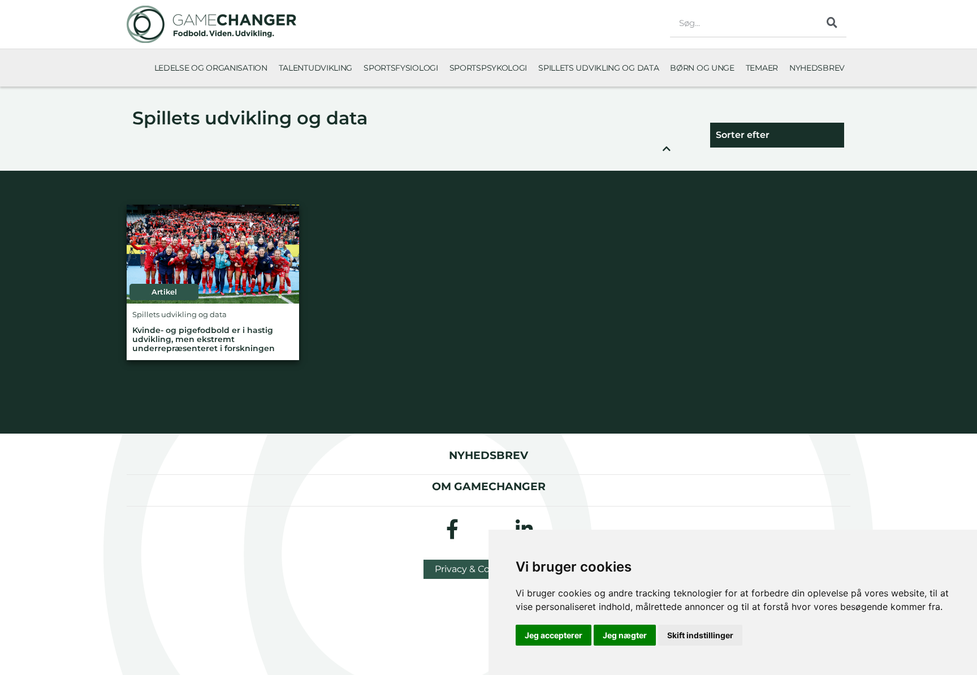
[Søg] (832, 22)
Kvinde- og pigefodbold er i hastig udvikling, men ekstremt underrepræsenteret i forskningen (203, 339)
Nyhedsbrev (817, 68)
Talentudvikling (316, 68)
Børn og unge (702, 68)
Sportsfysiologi (401, 68)
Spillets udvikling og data (598, 68)
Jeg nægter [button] (625, 635)
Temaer (762, 68)
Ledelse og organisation (210, 68)
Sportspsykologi (488, 68)
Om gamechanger (489, 486)
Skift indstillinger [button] (700, 635)
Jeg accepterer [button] (553, 635)
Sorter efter (743, 134)
